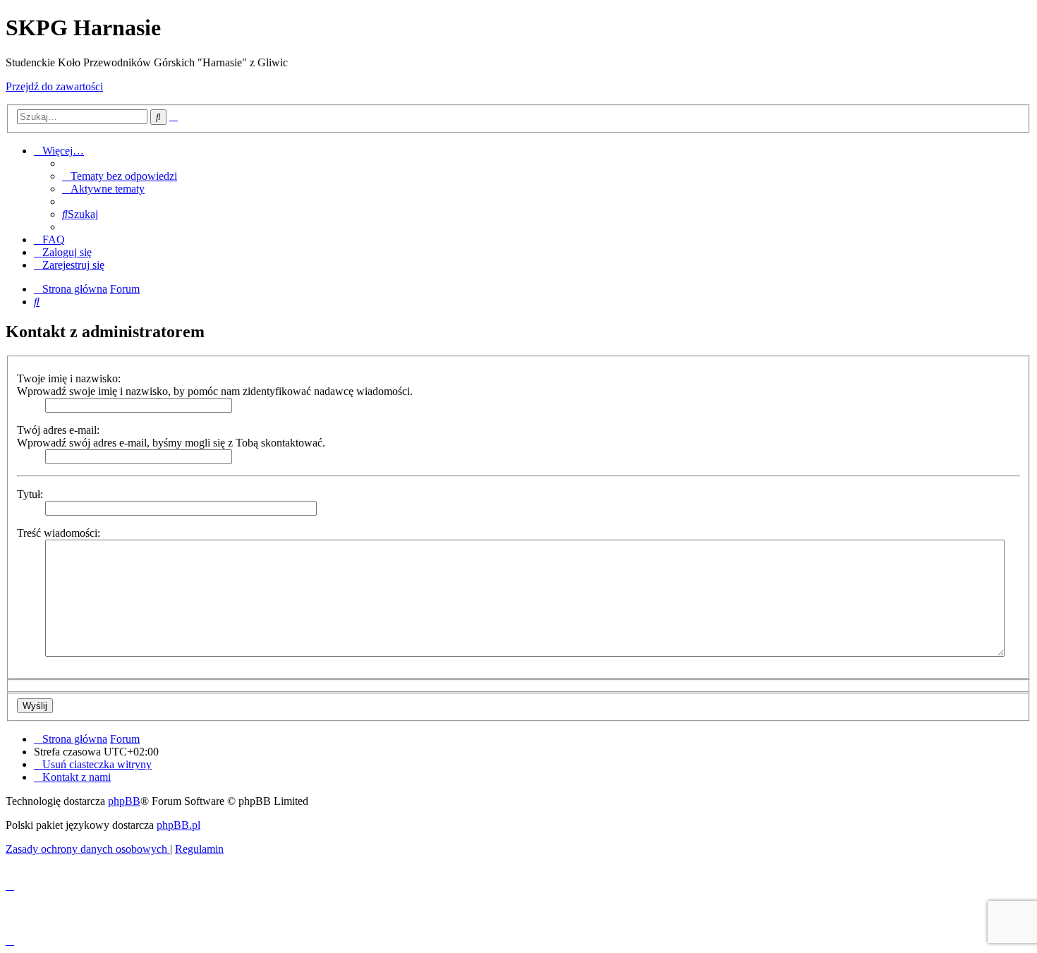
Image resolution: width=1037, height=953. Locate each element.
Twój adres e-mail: (58, 430)
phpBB (124, 801)
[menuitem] (119, 176)
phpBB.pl (178, 825)
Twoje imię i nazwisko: (69, 378)
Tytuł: (30, 494)
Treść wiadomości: (58, 533)
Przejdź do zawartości (54, 86)
